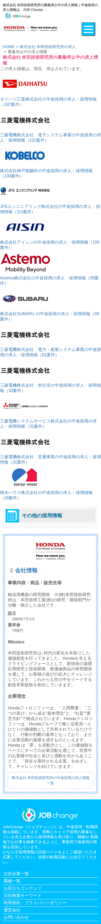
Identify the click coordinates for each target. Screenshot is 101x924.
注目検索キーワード (23, 895)
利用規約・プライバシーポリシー (35, 902)
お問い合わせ (16, 917)
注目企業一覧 (16, 873)
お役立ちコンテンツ (23, 888)
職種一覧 (12, 880)
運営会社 (12, 910)
